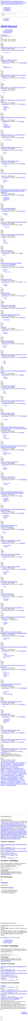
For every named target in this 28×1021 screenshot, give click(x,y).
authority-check (7, 483)
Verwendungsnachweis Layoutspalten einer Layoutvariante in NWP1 (11, 684)
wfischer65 (22, 543)
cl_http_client (6, 438)
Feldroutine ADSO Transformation (9, 853)
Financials (9, 832)
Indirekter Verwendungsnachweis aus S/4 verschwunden (14, 991)
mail (4, 531)
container (5, 654)
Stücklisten (3, 856)
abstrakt (5, 345)
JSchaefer (22, 432)
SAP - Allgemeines (13, 836)
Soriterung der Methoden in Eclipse (9, 60)
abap (5, 255)
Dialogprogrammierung (10, 825)
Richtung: (12, 755)
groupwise (6, 468)
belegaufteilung (7, 719)
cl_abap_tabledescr (7, 545)
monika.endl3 (5, 619)
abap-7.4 (5, 106)
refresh (5, 454)
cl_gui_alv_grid (7, 271)
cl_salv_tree (6, 243)
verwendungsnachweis (8, 693)
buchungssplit (6, 720)
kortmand (22, 610)
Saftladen (22, 121)
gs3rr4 (21, 253)
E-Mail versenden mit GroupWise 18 (9, 462)
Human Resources (18, 834)
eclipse (5, 66)
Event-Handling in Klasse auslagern (9, 581)
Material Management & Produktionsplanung (14, 832)
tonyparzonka (23, 651)
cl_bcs (5, 152)
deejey (21, 150)
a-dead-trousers (23, 357)
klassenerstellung (7, 126)
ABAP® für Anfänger (8, 824)
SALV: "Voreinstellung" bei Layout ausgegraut (12, 607)
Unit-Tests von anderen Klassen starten (10, 161)
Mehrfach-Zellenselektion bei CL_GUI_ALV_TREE (13, 47)
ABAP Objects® (9, 26)
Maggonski (22, 716)
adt (4, 706)
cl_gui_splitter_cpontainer (9, 655)
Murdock (22, 195)
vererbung (6, 214)
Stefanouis (22, 732)
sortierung (6, 269)
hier (15, 866)
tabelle (5, 517)
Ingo (21, 556)
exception (6, 285)
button (5, 674)
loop (4, 239)
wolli (21, 751)
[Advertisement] (14, 800)
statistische (6, 499)
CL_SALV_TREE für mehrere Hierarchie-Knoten (12, 234)
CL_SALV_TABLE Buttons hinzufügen (10, 566)
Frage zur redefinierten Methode (8, 208)
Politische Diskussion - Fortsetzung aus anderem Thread (14, 851)
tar (20, 330)
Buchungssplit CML (5, 714)
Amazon (11, 887)
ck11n (5, 639)
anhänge (5, 621)
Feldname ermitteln (5, 293)
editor (5, 362)
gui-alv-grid (6, 378)
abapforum (6, 333)
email (5, 153)
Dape (21, 495)
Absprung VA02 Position (7, 250)
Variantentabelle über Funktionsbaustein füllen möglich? (14, 748)
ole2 (4, 466)
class (5, 363)
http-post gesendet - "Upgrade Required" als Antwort (13, 75)
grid (4, 392)
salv (4, 182)
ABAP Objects (4, 882)
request (5, 434)
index (5, 270)
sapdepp (22, 137)
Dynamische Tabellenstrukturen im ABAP (11, 540)
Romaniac (22, 635)
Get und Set (3, 327)
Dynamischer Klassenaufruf (7, 594)
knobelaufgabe (7, 319)
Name (2, 867)
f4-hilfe (5, 377)
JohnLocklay (23, 669)
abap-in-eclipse (7, 107)
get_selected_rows (7, 453)
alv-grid (5, 405)
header (5, 179)
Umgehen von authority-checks (8, 476)
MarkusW (22, 513)
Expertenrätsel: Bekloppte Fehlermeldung (10, 314)
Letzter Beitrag (5, 50)
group (5, 241)
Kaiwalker (22, 464)
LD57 (21, 224)
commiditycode (7, 500)
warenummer (6, 498)
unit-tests (5, 165)
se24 (4, 360)
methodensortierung (8, 67)
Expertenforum (7, 10)
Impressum (24, 1012)
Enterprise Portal (11, 830)
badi (4, 532)
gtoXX (21, 584)
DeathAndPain (23, 62)
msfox (21, 282)
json (4, 435)
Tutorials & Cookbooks (14, 822)
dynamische (6, 124)
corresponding (6, 515)
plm (4, 200)
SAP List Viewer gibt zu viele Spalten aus (10, 554)
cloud (5, 123)
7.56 (4, 671)
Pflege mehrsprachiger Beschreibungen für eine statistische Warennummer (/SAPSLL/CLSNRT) (12, 492)
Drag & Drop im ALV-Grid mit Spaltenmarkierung (13, 400)
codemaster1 (11, 855)
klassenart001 (6, 198)
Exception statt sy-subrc (6, 279)
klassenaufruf (6, 598)
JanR (9, 1000)
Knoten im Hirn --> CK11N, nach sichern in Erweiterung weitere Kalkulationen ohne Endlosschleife (14, 632)
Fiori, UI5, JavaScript (18, 828)
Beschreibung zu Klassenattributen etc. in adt (11, 701)
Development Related (6, 838)
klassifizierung (7, 199)
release (5, 676)
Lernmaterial (7, 9)
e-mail (5, 469)
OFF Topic (21, 836)
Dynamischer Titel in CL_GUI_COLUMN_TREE (13, 134)
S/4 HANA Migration (11, 837)
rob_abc (22, 343)
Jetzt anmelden (4, 870)
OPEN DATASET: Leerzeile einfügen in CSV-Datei (13, 739)
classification (6, 197)
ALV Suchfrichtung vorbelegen (8, 386)
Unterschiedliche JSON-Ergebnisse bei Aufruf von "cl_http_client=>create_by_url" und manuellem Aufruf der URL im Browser (14, 428)
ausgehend (6, 623)
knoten (5, 240)
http (4, 80)
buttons (5, 572)
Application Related (15, 838)
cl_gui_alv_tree (7, 52)
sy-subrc (5, 284)
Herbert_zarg (10, 992)
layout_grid (6, 180)
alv (4, 390)
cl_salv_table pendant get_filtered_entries (10, 730)
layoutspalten (6, 691)
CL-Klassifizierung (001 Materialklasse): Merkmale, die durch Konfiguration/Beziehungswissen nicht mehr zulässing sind (14, 191)
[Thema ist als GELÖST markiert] (26, 75)
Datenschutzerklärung (6, 874)
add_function (6, 672)
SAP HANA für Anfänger (7, 828)
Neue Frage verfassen (6, 819)
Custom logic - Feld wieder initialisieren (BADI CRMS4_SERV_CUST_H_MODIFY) (12, 998)
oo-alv (5, 653)
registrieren (5, 937)
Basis (2, 832)
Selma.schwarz (11, 857)
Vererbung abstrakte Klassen (7, 341)
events (5, 586)
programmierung (7, 127)
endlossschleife (7, 638)
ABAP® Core (17, 824)
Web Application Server (21, 830)
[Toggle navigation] (1, 5)
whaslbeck (22, 704)
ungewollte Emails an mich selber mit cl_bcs (11, 147)
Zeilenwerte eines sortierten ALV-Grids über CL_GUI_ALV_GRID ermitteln (11, 263)
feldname (5, 297)
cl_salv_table (6, 227)
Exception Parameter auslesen (8, 413)
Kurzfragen (3, 837)
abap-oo (5, 108)
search (5, 393)
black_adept (21, 50)
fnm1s (5, 722)
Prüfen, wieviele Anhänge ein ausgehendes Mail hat (13, 617)
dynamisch (6, 516)
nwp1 (5, 692)
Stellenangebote (7, 7)
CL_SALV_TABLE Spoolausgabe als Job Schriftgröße (14, 222)
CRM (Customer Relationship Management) (13, 834)
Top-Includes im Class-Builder (8, 305)
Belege (2, 988)
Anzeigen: (3, 754)
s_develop (6, 484)
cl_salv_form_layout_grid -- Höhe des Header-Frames (13, 173)
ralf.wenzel (22, 77)
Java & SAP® (8, 826)
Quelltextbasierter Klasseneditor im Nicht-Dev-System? (14, 354)
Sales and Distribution (17, 832)
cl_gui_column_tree (8, 139)
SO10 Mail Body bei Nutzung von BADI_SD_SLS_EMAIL (9, 526)
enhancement (6, 721)
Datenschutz (24, 1013)
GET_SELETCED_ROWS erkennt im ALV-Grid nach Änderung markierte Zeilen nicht (14, 446)
